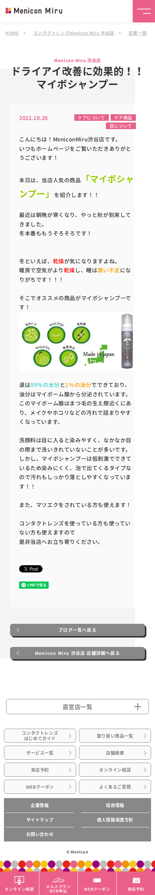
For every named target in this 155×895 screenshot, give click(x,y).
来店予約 (40, 770)
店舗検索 (115, 753)
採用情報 (115, 805)
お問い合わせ (40, 834)
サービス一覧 (40, 753)
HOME (12, 33)
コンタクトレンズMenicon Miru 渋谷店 (73, 33)
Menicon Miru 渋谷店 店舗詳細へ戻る (77, 653)
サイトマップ (40, 820)
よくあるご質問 (115, 787)
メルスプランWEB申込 (58, 888)
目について (121, 126)
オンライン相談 (115, 770)
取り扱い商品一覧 (115, 736)
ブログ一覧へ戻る (77, 630)
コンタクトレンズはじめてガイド (40, 735)
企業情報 (40, 805)
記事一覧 (138, 33)
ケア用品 (123, 117)
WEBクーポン (40, 787)
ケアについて (91, 117)
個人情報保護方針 (115, 820)
